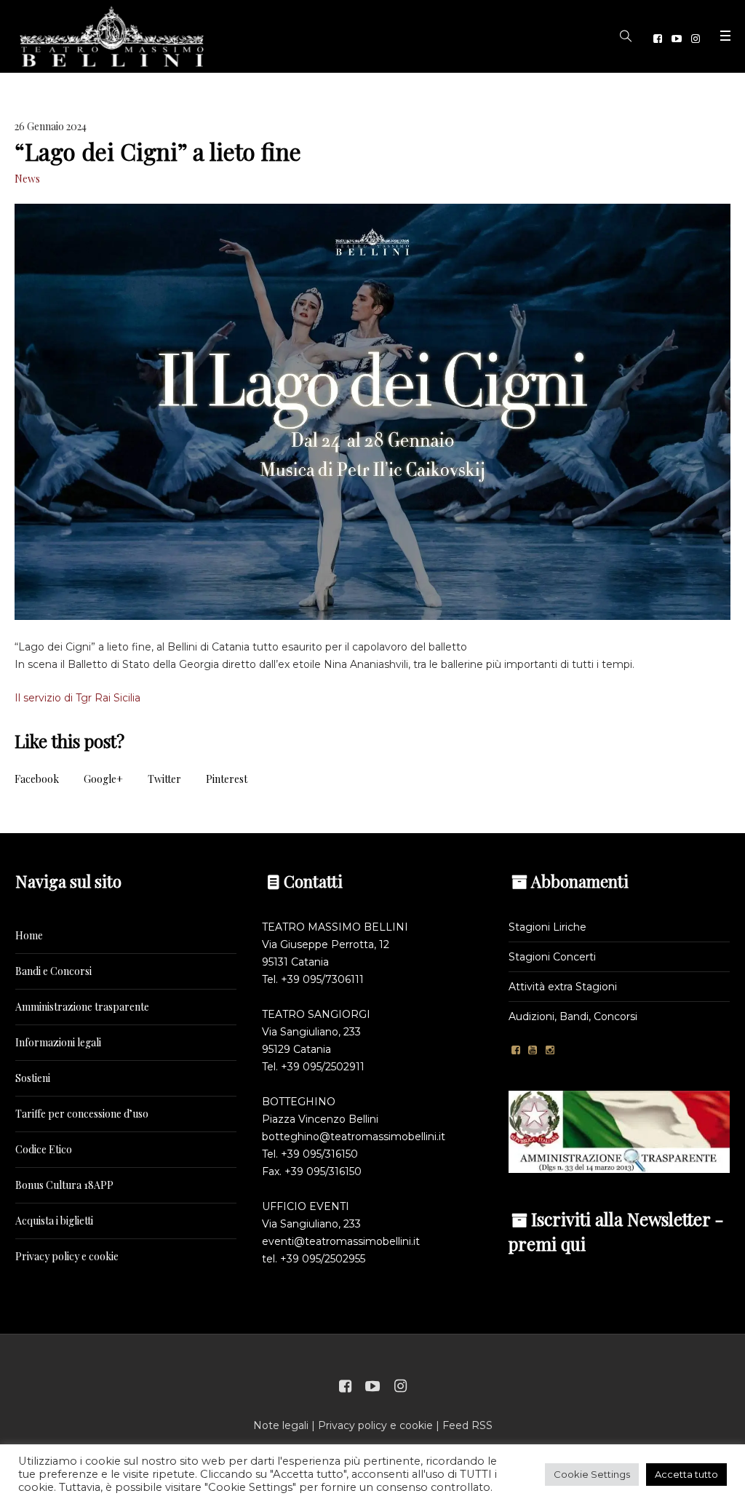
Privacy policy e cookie (67, 1256)
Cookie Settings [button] (592, 1474)
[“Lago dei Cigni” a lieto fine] (372, 412)
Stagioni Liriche (547, 927)
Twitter (164, 779)
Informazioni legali (58, 1042)
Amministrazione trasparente (82, 1007)
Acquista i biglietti (54, 1221)
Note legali (280, 1425)
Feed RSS (467, 1425)
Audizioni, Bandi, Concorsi (573, 1016)
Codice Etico (43, 1149)
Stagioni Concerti (552, 956)
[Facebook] (657, 38)
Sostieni (32, 1078)
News (27, 179)
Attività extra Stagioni (563, 986)
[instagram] (695, 38)
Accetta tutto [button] (686, 1474)
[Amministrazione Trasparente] (619, 1130)
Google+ (103, 779)
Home (29, 935)
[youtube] (676, 38)
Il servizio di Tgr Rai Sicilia (77, 697)
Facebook (37, 779)
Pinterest (226, 779)
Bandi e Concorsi (53, 971)
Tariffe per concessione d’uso (81, 1114)
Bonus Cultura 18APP (64, 1185)
